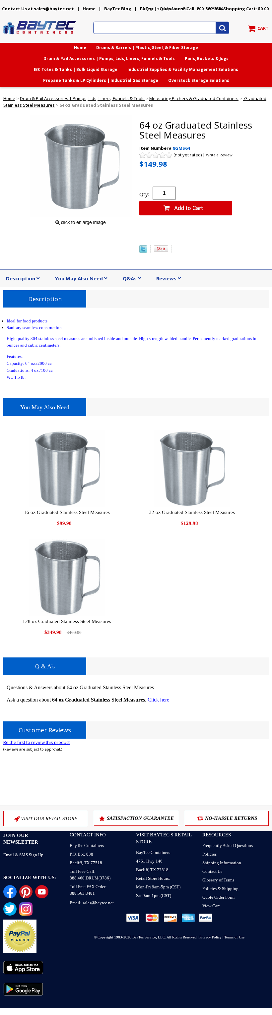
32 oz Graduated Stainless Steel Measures (192, 512)
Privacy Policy (210, 937)
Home (89, 9)
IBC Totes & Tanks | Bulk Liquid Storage (75, 69)
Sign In (152, 9)
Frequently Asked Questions (227, 845)
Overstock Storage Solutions (198, 80)
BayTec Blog (117, 9)
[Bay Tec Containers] (40, 36)
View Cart (211, 905)
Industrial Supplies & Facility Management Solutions (182, 69)
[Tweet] (143, 251)
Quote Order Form (218, 897)
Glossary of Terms (218, 879)
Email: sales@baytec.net (92, 902)
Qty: (144, 194)
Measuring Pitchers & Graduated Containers (193, 98)
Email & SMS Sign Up (23, 854)
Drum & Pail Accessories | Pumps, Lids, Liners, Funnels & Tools (109, 58)
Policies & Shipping (220, 888)
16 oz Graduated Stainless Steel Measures (67, 512)
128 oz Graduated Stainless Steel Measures (67, 621)
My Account (175, 9)
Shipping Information (221, 862)
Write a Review (219, 154)
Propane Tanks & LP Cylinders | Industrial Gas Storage (100, 80)
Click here (158, 700)
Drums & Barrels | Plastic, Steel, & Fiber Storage (147, 47)
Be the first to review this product (36, 742)
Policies (209, 854)
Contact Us (212, 871)
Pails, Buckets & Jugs (207, 58)
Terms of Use (234, 937)
